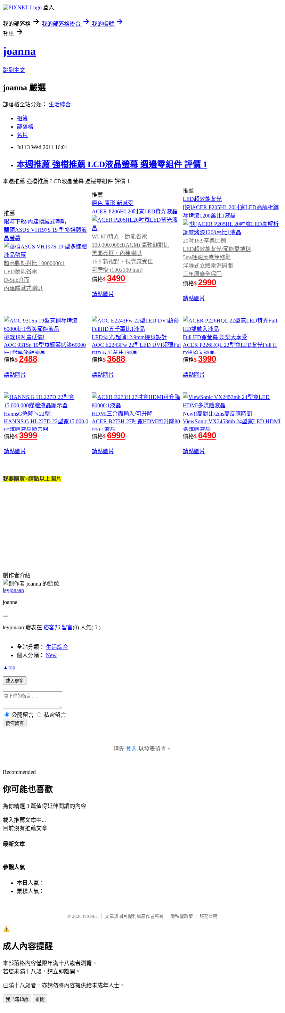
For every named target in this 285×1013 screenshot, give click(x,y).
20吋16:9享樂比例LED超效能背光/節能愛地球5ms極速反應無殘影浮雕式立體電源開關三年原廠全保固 (217, 257)
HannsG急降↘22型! (28, 414)
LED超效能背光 (202, 199)
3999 (28, 435)
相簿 (22, 118)
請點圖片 (103, 294)
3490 (116, 278)
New (51, 655)
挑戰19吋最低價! (24, 337)
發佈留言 (15, 723)
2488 (28, 358)
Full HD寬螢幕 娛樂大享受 (215, 337)
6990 (116, 435)
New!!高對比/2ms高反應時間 (217, 414)
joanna (19, 51)
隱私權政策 (181, 916)
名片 (22, 135)
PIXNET (90, 916)
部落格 (25, 127)
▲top (9, 667)
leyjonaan (13, 590)
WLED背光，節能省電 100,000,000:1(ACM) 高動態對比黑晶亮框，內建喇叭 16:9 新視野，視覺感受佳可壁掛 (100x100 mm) (130, 253)
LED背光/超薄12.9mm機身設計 (129, 337)
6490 (207, 435)
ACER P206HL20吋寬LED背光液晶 (135, 211)
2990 (207, 282)
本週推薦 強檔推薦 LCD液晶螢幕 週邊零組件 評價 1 (112, 164)
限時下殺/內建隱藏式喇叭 (35, 221)
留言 (67, 627)
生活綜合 (60, 104)
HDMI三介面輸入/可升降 (122, 414)
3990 (207, 358)
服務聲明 (209, 916)
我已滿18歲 (17, 999)
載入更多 (15, 681)
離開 (39, 999)
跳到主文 (14, 70)
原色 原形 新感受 (112, 203)
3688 (116, 358)
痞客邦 (51, 627)
